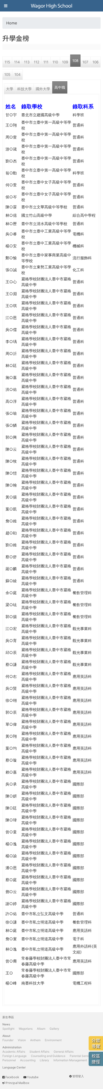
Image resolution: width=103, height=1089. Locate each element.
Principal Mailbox (17, 1083)
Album (41, 1028)
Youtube (33, 1077)
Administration (12, 1047)
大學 (9, 89)
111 (45, 62)
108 (75, 60)
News (6, 1024)
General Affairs (64, 1051)
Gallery (54, 1028)
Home (11, 23)
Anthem (35, 1040)
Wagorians (26, 1028)
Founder (7, 1040)
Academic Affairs (13, 1051)
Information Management (70, 1060)
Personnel (9, 1060)
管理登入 (78, 1076)
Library (44, 1060)
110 (55, 62)
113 (27, 62)
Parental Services (81, 1056)
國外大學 (43, 89)
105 (7, 74)
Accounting (27, 1060)
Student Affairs (39, 1051)
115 (7, 62)
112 (36, 62)
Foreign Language (14, 1056)
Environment (53, 1040)
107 (85, 62)
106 (95, 62)
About (6, 1036)
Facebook (12, 1077)
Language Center (14, 1067)
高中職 (59, 87)
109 (65, 62)
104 (17, 74)
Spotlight (8, 1028)
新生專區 (8, 1017)
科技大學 (24, 89)
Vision (22, 1040)
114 (17, 62)
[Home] (51, 5)
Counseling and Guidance (48, 1056)
